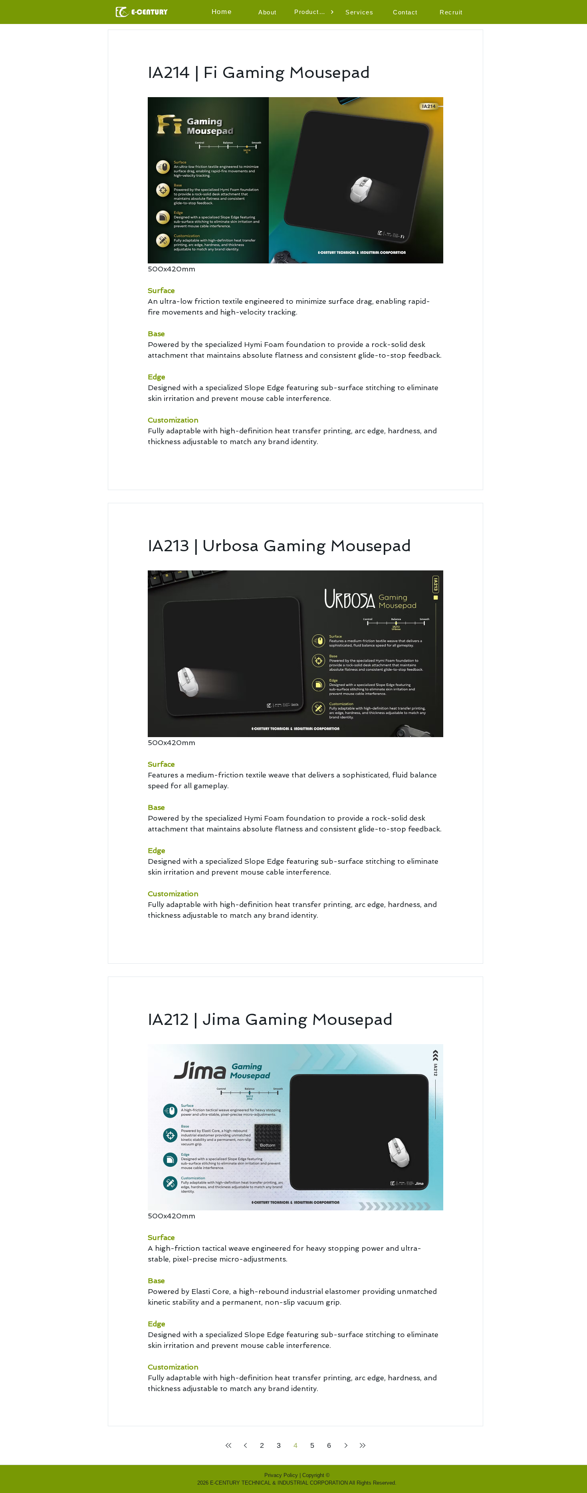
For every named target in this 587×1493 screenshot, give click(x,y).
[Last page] (362, 1445)
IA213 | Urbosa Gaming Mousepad (279, 545)
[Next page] (346, 1445)
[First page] (228, 1445)
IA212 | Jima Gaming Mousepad (270, 1019)
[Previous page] (245, 1445)
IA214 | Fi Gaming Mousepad (259, 72)
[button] (268, 12)
